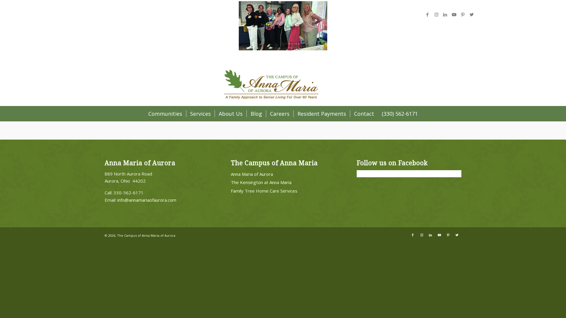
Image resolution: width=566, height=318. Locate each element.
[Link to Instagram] (436, 14)
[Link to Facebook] (427, 14)
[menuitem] (165, 113)
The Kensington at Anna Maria (261, 182)
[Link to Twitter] (471, 14)
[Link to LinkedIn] (445, 14)
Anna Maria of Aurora (252, 174)
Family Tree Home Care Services (264, 191)
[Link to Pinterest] (462, 14)
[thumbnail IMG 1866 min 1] (283, 49)
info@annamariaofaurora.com (146, 200)
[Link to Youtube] (454, 14)
